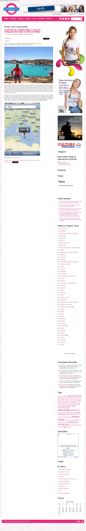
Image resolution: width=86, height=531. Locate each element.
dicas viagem (70, 402)
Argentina (61, 235)
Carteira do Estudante (64, 474)
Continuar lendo (16, 157)
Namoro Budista (63, 384)
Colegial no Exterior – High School (67, 252)
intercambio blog (68, 406)
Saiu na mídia (62, 335)
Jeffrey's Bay (71, 453)
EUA (60, 278)
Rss (68, 19)
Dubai (60, 266)
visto (71, 426)
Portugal (61, 330)
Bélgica (61, 240)
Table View (71, 455)
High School (61, 404)
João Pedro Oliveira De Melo (66, 375)
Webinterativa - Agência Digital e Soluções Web (82, 521)
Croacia (61, 259)
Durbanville (71, 451)
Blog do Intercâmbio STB (65, 469)
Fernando (61, 381)
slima (29, 160)
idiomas (66, 404)
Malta (60, 316)
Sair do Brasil (62, 486)
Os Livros (20, 18)
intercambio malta (15, 160)
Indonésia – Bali (63, 297)
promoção (66, 422)
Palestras (41, 18)
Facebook (66, 19)
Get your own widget (62, 456)
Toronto (75, 425)
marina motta (22, 160)
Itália (60, 311)
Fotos (34, 18)
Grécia (60, 290)
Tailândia (61, 340)
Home (6, 18)
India (60, 295)
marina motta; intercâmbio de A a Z (72, 420)
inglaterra (70, 404)
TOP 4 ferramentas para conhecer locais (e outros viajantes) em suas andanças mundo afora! (70, 202)
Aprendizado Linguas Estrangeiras (67, 233)
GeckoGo (76, 456)
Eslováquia (61, 271)
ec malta (9, 160)
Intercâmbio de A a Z (64, 304)
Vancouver (60, 426)
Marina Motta (11, 9)
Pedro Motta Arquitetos (64, 481)
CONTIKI (75, 399)
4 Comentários (8, 162)
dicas (79, 400)
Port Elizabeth (71, 454)
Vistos (60, 344)
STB (35, 160)
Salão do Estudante (63, 488)
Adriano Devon (62, 365)
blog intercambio (74, 396)
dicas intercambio (62, 402)
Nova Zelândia (62, 325)
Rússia (61, 333)
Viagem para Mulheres (64, 493)
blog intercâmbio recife (64, 397)
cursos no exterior (73, 400)
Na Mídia (28, 18)
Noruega (61, 323)
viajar (69, 427)
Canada (61, 245)
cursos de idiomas (65, 400)
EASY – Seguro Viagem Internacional (68, 479)
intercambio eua (61, 412)
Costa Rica (61, 257)
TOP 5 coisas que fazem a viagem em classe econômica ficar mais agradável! (69, 206)
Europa (61, 280)
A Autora (13, 18)
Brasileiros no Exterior (64, 471)
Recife (26, 160)
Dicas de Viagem (63, 264)
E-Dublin (61, 476)
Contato (49, 18)
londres (70, 417)
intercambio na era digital (72, 412)
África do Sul (62, 228)
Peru (60, 328)
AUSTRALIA (64, 396)
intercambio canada (63, 408)
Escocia (61, 269)
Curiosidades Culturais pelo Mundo (67, 261)
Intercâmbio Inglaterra (63, 417)
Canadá (62, 399)
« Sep (59, 514)
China (60, 250)
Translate (81, 14)
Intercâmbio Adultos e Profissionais (67, 302)
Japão (60, 314)
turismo (79, 425)
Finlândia (61, 285)
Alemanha (61, 231)
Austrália (61, 238)
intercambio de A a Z (69, 410)
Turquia (61, 342)
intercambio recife (63, 414)
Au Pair (59, 396)
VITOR (60, 370)
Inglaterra (61, 299)
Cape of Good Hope (71, 450)
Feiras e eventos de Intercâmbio (66, 283)
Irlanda (61, 309)
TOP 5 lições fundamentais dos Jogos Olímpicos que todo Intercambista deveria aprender (70, 209)
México (61, 321)
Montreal (59, 422)
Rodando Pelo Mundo (64, 483)
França (61, 288)
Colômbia (61, 254)
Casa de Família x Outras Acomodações (68, 247)
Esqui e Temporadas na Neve (66, 276)
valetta (38, 160)
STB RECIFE (64, 425)
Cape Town (71, 449)
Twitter (63, 19)
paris (63, 422)
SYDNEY (72, 425)
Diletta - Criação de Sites (78, 521)
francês (78, 402)
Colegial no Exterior (68, 399)
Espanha (61, 273)
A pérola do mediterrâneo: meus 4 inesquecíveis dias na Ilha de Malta (22, 31)
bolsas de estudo (74, 397)
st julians (32, 160)
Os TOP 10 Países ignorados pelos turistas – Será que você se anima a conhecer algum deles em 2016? (70, 220)
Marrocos (61, 318)
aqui (15, 88)
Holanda (61, 292)
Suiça (60, 337)
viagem (64, 427)
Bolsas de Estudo (63, 242)
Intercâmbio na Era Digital (65, 306)
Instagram (60, 19)
